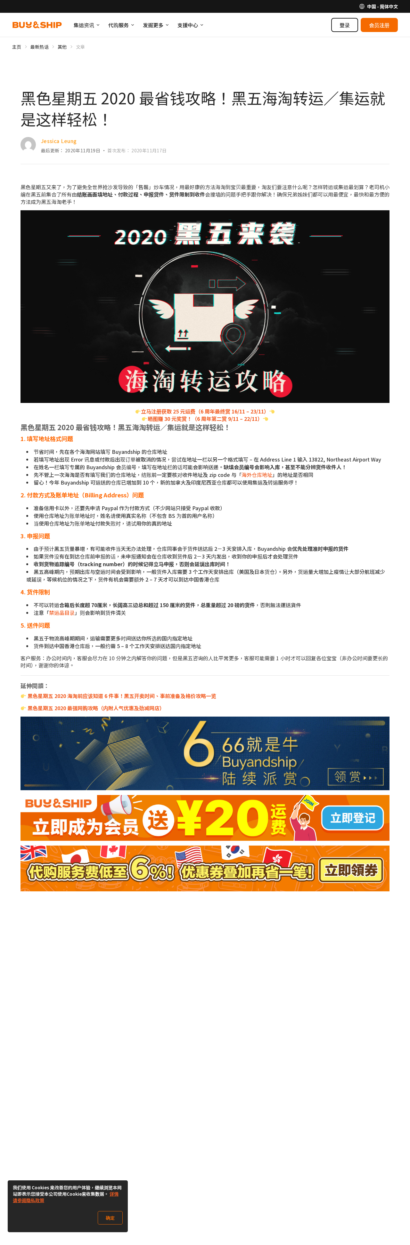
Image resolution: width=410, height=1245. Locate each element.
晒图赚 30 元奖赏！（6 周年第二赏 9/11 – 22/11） (205, 418)
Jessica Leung (59, 141)
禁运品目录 (62, 612)
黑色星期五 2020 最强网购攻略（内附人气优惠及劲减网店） (96, 708)
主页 (16, 47)
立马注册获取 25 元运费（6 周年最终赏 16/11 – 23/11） (205, 411)
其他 (62, 47)
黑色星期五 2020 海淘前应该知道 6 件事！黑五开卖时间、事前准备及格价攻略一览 (122, 696)
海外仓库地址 (257, 474)
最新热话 (39, 47)
